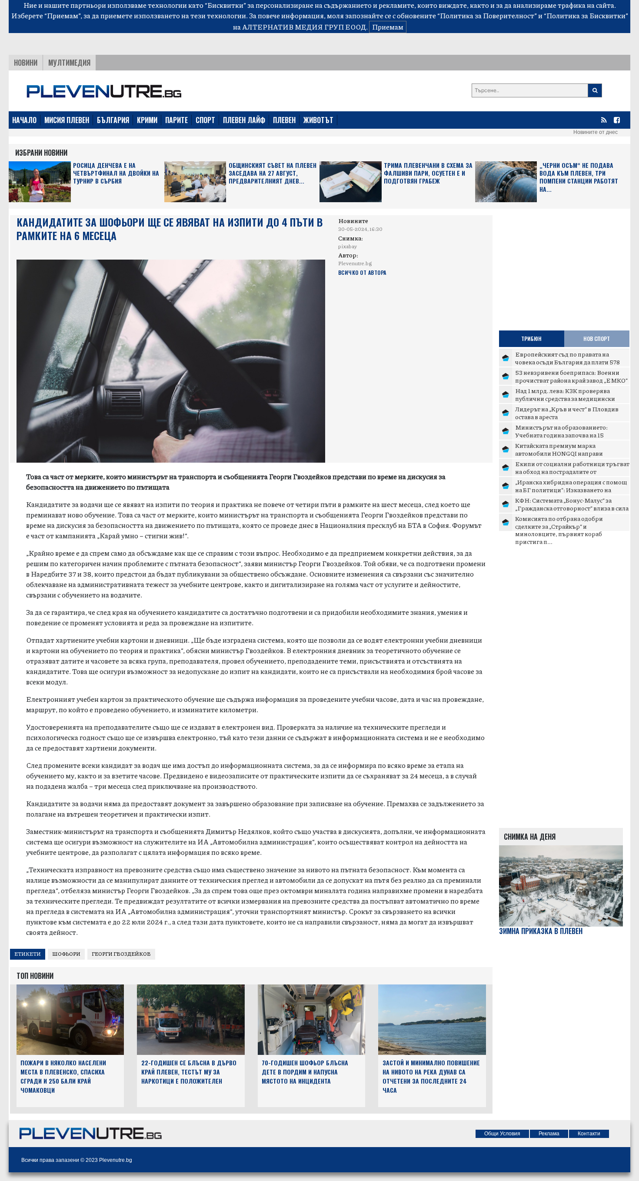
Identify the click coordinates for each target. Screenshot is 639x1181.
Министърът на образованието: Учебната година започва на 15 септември (561, 435)
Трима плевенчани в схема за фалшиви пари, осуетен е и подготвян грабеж (428, 173)
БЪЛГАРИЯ (113, 120)
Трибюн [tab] (531, 338)
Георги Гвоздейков (121, 953)
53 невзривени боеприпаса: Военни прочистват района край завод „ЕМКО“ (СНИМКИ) (571, 380)
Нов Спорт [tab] (596, 338)
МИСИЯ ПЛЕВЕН (66, 120)
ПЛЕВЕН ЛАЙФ (244, 120)
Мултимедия (69, 62)
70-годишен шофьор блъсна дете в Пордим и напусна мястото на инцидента (305, 1071)
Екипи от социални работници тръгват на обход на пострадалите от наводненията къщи (572, 471)
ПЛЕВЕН (284, 120)
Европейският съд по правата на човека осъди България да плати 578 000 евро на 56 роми (567, 362)
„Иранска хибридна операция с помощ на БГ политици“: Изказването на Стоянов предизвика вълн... (571, 489)
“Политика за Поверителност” (487, 15)
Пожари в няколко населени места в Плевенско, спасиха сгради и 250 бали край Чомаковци (63, 1076)
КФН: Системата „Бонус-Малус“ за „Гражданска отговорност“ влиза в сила (572, 504)
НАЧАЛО (24, 120)
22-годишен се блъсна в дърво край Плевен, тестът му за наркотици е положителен (188, 1071)
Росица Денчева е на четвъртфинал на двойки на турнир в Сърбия (116, 173)
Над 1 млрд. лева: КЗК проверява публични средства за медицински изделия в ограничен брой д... (565, 398)
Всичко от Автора (362, 272)
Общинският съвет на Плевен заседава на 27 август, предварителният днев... (272, 173)
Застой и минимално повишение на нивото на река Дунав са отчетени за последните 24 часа (431, 1076)
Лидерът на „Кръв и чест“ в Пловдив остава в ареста (567, 412)
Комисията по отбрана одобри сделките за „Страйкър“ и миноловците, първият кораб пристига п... (559, 530)
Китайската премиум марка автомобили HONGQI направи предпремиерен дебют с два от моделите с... (559, 457)
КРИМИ (147, 120)
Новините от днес (595, 132)
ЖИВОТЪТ (318, 120)
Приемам (387, 27)
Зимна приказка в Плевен (540, 931)
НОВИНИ (25, 62)
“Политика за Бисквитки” (586, 15)
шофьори (66, 953)
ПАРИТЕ (176, 120)
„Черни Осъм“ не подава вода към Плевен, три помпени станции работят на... (578, 177)
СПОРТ (205, 120)
